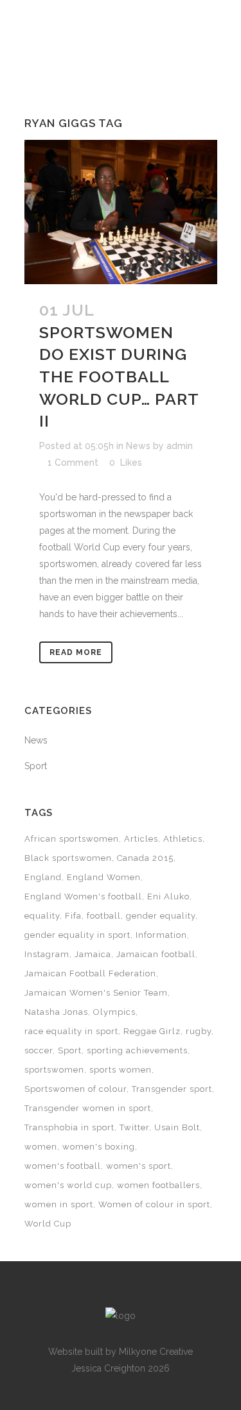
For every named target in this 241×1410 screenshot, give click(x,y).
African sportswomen (71, 839)
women (40, 1146)
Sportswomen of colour (75, 1089)
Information (161, 935)
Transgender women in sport (87, 1108)
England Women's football (83, 896)
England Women (104, 877)
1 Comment (73, 462)
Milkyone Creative (156, 1351)
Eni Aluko (168, 896)
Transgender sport (172, 1089)
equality (42, 916)
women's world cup (68, 1185)
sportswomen (54, 1069)
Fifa (73, 916)
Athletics (182, 839)
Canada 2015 (145, 858)
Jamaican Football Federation (90, 973)
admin (179, 446)
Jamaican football (155, 954)
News (138, 446)
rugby (198, 1031)
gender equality (160, 916)
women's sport (138, 1166)
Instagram (46, 954)
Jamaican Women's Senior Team (96, 993)
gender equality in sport (77, 935)
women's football (62, 1166)
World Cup (47, 1223)
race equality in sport (71, 1031)
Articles (141, 839)
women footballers (158, 1185)
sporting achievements (137, 1050)
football (104, 916)
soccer (38, 1050)
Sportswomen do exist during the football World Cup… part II (119, 376)
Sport (35, 766)
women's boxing (98, 1146)
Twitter (134, 1127)
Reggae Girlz (152, 1031)
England (43, 877)
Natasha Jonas (56, 1012)
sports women (120, 1069)
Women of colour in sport (154, 1204)
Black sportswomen (68, 858)
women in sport (58, 1204)
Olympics (114, 1012)
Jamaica (93, 954)
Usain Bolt (177, 1127)
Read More (75, 652)
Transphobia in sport (69, 1127)
